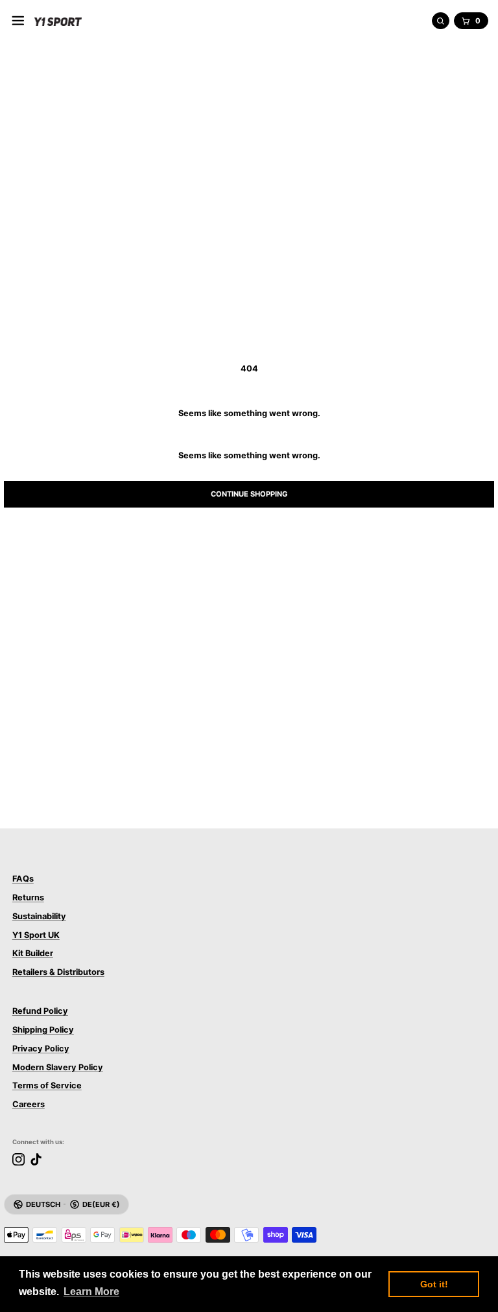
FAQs (23, 879)
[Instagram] (18, 1159)
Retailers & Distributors (58, 972)
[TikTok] (36, 1159)
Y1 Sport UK (36, 935)
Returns (28, 897)
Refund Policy (40, 1011)
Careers (28, 1104)
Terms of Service (47, 1085)
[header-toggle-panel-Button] (18, 20)
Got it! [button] (434, 1284)
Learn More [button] (91, 1291)
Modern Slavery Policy (57, 1067)
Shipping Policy (43, 1030)
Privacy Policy (40, 1048)
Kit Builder (32, 953)
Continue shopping (249, 493)
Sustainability (39, 916)
